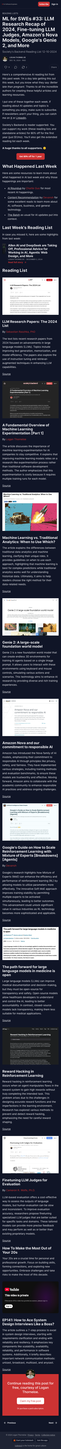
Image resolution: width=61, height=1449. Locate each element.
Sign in (55, 4)
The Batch (14, 214)
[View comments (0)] (16, 67)
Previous (11, 1422)
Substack (18, 1445)
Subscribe (44, 4)
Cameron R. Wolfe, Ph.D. (20, 1190)
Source (6, 374)
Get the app (42, 1440)
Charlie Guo (33, 188)
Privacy (31, 1435)
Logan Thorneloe (17, 57)
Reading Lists (10, 13)
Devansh (48, 197)
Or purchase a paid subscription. (30, 1408)
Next (51, 1422)
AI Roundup (14, 188)
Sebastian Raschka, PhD (20, 331)
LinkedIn (21, 117)
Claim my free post (30, 1400)
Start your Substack (24, 1440)
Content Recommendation (23, 197)
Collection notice (48, 1435)
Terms (37, 1435)
